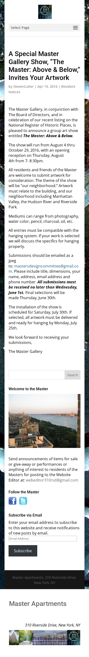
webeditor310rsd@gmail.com (52, 480)
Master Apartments (37, 604)
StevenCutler (23, 86)
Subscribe (23, 550)
